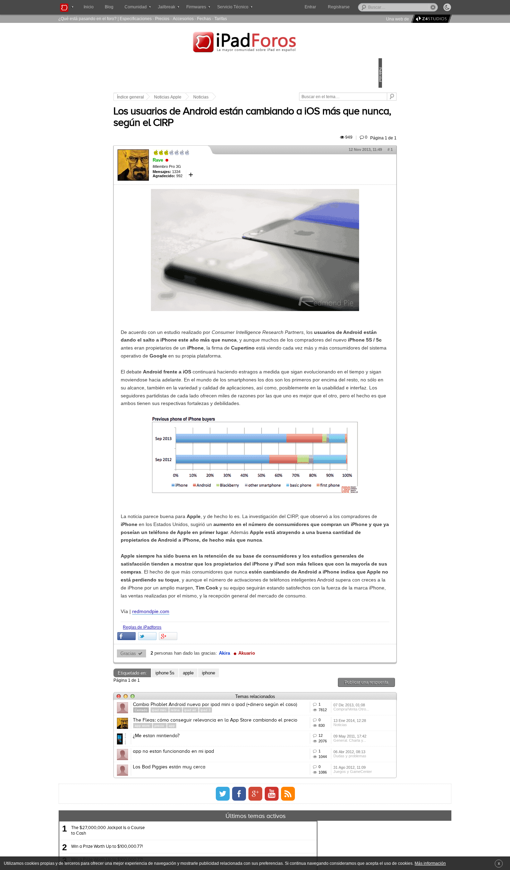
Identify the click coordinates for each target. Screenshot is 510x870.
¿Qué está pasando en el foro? (87, 18)
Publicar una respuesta (318, 734)
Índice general (178, 97)
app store (191, 793)
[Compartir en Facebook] (174, 688)
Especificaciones (136, 18)
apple (236, 725)
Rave (206, 168)
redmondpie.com (199, 663)
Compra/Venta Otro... (318, 772)
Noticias (249, 97)
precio (208, 793)
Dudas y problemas (316, 849)
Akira (272, 705)
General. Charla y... (316, 823)
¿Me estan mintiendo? (204, 808)
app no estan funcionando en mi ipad (221, 833)
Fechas (204, 18)
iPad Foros (255, 43)
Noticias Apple (216, 97)
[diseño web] (430, 19)
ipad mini (207, 767)
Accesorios (183, 18)
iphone (256, 725)
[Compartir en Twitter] (195, 688)
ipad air (238, 767)
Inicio (89, 7)
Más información (430, 863)
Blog (109, 7)
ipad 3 (254, 767)
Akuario (295, 705)
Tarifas (220, 18)
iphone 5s (213, 725)
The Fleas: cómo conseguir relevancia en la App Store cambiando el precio (234, 785)
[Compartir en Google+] (216, 688)
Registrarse (361, 7)
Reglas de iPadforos (190, 679)
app (220, 793)
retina (224, 767)
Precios (162, 18)
